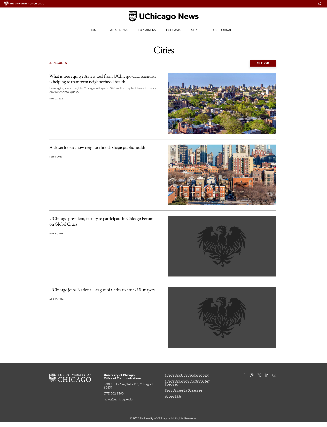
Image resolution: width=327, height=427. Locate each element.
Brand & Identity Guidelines (183, 390)
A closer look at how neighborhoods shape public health (97, 147)
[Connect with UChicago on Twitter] (259, 376)
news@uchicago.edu (118, 399)
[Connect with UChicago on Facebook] (245, 376)
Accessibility (173, 396)
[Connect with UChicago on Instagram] (251, 376)
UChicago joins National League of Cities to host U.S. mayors (102, 289)
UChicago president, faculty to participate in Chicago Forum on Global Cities (101, 221)
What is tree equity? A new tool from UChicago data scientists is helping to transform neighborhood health (102, 78)
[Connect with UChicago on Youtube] (274, 376)
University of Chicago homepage (187, 375)
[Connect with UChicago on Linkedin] (266, 376)
